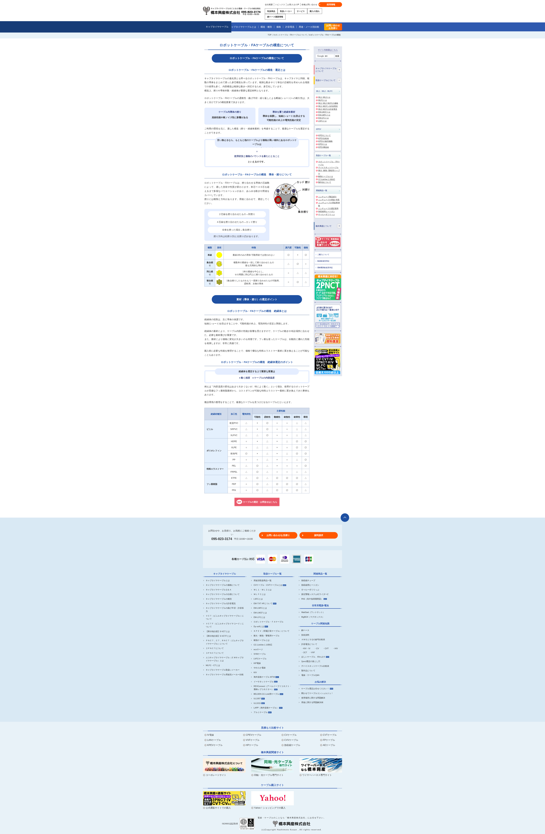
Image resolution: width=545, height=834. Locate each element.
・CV (316, 648)
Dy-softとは (259, 626)
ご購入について (323, 255)
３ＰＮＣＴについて (215, 653)
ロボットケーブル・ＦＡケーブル (268, 622)
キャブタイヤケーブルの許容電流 (221, 603)
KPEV (318, 129)
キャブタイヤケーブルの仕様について (223, 594)
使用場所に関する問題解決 (313, 698)
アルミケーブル (261, 712)
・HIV (335, 648)
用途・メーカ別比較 (309, 27)
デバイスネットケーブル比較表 (315, 666)
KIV (255, 672)
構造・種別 (266, 27)
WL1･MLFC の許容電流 (328, 106)
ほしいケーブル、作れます (313, 657)
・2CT (304, 652)
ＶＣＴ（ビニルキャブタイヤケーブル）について (225, 617)
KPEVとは (322, 144)
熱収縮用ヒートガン (326, 211)
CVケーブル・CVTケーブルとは (268, 585)
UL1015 (257, 703)
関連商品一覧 (321, 190)
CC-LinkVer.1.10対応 (326, 179)
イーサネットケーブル (263, 681)
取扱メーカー (286, 11)
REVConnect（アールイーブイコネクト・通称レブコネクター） (273, 687)
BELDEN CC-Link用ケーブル (266, 694)
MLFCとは (322, 100)
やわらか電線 (260, 668)
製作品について (324, 182)
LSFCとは (322, 121)
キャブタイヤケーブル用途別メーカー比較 (225, 674)
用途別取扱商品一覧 (263, 580)
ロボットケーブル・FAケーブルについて (290, 35)
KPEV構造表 (323, 147)
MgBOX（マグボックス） (312, 617)
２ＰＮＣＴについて (215, 648)
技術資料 (305, 635)
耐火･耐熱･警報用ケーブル (329, 172)
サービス (301, 11)
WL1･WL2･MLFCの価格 (328, 103)
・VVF (312, 652)
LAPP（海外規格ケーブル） (266, 708)
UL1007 (257, 698)
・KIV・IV (305, 648)
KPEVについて (324, 135)
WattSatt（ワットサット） (313, 612)
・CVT (326, 648)
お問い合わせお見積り (333, 26)
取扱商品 (271, 11)
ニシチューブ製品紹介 (327, 197)
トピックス (280, 4)
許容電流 (289, 27)
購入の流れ (315, 11)
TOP (270, 35)
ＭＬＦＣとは (260, 594)
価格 (278, 27)
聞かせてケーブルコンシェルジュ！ (317, 693)
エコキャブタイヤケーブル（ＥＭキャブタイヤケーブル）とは (225, 659)
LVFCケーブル (260, 658)
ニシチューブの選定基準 (328, 208)
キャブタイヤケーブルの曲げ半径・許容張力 (225, 609)
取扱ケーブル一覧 (323, 155)
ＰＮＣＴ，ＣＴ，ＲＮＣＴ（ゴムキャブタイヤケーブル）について (225, 642)
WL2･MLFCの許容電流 (327, 109)
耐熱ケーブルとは (325, 176)
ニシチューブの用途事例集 (329, 204)
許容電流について (309, 644)
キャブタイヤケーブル (217, 27)
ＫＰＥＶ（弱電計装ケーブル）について (271, 631)
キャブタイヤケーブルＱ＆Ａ (218, 590)
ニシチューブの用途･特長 (328, 200)
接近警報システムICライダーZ (314, 594)
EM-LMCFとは (324, 112)
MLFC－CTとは (213, 665)
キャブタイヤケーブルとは (242, 27)
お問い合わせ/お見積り (278, 535)
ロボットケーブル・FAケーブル (329, 163)
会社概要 (269, 4)
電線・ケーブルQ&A (310, 675)
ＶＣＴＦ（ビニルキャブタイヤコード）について (225, 625)
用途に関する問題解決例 (312, 702)
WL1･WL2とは (324, 97)
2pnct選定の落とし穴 (310, 661)
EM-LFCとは (323, 118)
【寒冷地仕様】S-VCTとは (218, 631)
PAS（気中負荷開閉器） (312, 599)
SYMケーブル (260, 654)
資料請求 (318, 535)
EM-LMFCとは (324, 115)
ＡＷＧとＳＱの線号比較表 (313, 639)
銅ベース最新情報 (275, 17)
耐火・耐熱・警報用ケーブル (266, 636)
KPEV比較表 (323, 138)
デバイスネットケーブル (328, 167)
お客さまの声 (293, 4)
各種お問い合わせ (309, 4)
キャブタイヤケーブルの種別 (219, 599)
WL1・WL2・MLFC (324, 91)
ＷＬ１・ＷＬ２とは (263, 590)
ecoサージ (258, 649)
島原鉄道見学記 (323, 261)
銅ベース (305, 630)
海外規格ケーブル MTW (264, 677)
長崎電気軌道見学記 (325, 268)
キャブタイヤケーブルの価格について (223, 585)
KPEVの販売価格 (325, 141)
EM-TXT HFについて (263, 603)
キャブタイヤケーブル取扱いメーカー (223, 670)
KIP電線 (257, 663)
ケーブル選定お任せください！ (315, 688)
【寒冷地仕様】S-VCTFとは (218, 636)
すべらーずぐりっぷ (326, 214)
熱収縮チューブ (308, 580)
